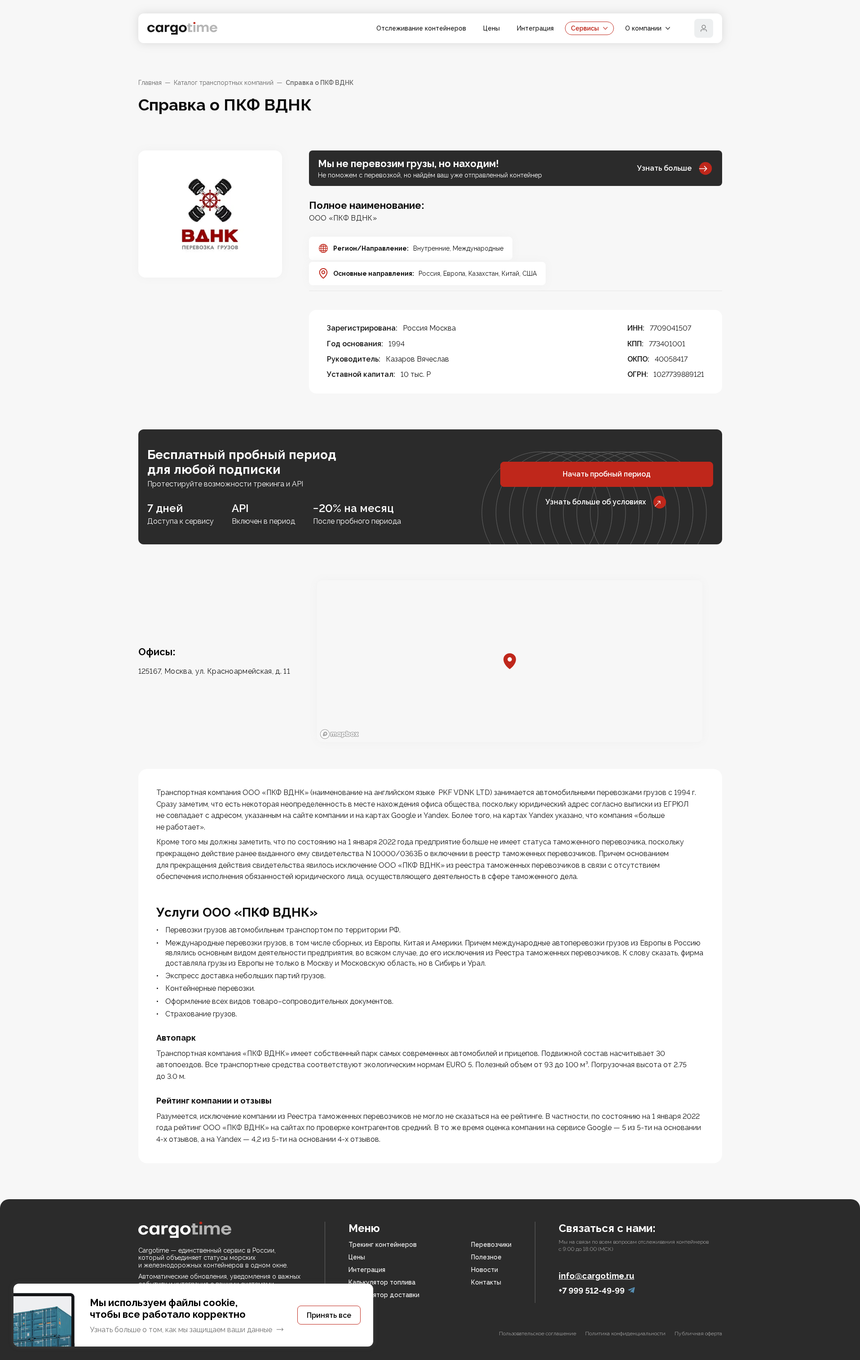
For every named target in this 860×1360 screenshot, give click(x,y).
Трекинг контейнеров (382, 1244)
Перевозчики (491, 1244)
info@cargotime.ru (596, 1276)
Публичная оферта (698, 1333)
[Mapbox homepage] (339, 734)
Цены (491, 28)
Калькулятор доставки (383, 1294)
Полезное (486, 1257)
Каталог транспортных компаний (223, 82)
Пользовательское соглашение (537, 1333)
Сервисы (585, 28)
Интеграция (535, 28)
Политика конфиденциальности (625, 1333)
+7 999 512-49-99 (592, 1290)
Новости (484, 1269)
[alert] (193, 1315)
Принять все (329, 1315)
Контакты (486, 1282)
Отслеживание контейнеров (421, 28)
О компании (643, 28)
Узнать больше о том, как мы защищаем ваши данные (181, 1329)
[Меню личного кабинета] (703, 28)
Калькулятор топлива (381, 1282)
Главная (150, 82)
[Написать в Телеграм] (631, 1290)
